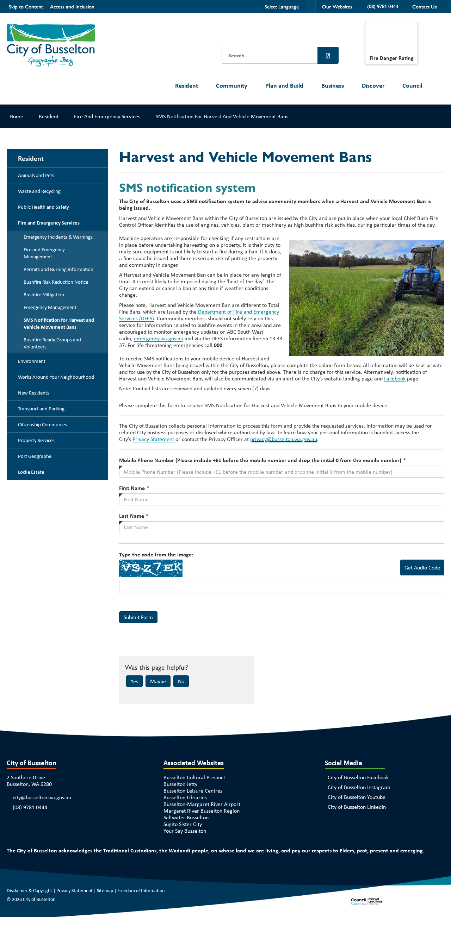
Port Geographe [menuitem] (34, 456)
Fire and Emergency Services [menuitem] (49, 222)
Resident (186, 85)
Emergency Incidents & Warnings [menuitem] (58, 236)
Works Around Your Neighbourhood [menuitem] (56, 376)
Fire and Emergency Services (107, 116)
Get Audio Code (422, 567)
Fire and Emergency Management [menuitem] (44, 253)
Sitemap (105, 890)
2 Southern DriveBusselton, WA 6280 (29, 781)
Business (332, 85)
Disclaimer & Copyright (29, 890)
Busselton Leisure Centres (192, 790)
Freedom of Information (141, 890)
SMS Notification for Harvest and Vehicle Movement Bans (222, 116)
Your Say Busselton (184, 830)
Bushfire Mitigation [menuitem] (44, 294)
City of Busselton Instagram (359, 787)
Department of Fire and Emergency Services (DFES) (199, 315)
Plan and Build (284, 85)
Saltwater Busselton (186, 817)
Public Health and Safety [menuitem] (43, 206)
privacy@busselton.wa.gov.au (283, 439)
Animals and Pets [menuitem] (36, 175)
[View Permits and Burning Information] (391, 40)
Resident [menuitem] (31, 158)
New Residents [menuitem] (33, 392)
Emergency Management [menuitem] (50, 307)
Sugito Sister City (182, 824)
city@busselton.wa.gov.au (42, 797)
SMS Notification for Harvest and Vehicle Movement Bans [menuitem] (59, 323)
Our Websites (337, 6)
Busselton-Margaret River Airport (201, 804)
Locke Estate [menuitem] (31, 471)
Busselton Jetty (180, 784)
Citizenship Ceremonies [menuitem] (42, 424)
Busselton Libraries (185, 797)
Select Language (282, 6)
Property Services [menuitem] (36, 440)
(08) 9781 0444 (30, 807)
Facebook (395, 378)
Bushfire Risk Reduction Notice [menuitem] (56, 281)
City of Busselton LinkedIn (357, 807)
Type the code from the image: (156, 554)
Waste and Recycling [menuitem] (39, 191)
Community (231, 85)
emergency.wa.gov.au (158, 338)
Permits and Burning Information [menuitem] (58, 269)
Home (16, 116)
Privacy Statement (153, 439)
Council (412, 85)
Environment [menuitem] (31, 361)
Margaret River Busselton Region (201, 810)
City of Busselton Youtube (356, 797)
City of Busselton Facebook (358, 777)
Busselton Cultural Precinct (194, 777)
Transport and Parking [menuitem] (41, 408)
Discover (373, 85)
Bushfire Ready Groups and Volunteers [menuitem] (52, 343)
